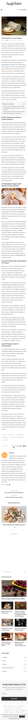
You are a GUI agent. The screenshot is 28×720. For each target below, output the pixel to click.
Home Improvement (15, 668)
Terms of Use (19, 708)
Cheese (4, 434)
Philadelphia (5, 437)
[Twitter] (19, 10)
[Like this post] (12, 446)
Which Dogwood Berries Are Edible (13, 599)
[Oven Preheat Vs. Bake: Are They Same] (7, 637)
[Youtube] (24, 10)
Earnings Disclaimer (19, 710)
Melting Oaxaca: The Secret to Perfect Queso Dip (20, 644)
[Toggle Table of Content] (23, 104)
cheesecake (11, 434)
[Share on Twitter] (15, 446)
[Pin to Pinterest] (17, 446)
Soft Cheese (5, 440)
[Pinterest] (22, 10)
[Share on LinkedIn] (18, 446)
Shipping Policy (19, 712)
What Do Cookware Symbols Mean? (20, 629)
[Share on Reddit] (20, 446)
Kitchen (15, 671)
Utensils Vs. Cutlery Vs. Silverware (6, 629)
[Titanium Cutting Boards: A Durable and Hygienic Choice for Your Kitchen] (21, 606)
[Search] (26, 10)
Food (15, 661)
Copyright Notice (8, 710)
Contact (14, 706)
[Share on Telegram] (23, 446)
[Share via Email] (13, 447)
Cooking (15, 657)
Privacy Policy (21, 706)
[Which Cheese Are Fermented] (7, 606)
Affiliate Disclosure (9, 712)
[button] (2, 517)
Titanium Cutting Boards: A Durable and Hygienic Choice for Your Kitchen (20, 614)
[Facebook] (17, 10)
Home (4, 706)
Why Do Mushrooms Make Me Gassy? (14, 525)
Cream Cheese (19, 434)
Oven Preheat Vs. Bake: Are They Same (6, 644)
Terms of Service (9, 708)
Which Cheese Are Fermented (6, 612)
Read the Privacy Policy (14, 718)
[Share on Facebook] (14, 446)
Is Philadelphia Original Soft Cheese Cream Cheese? (14, 109)
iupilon (7, 40)
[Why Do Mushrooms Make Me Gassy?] (14, 514)
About (9, 706)
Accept (22, 716)
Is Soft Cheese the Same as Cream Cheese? (13, 106)
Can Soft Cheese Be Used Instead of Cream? (14, 111)
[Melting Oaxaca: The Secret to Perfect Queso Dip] (21, 637)
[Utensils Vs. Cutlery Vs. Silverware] (7, 623)
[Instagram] (20, 10)
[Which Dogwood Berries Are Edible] (14, 588)
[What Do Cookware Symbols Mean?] (21, 623)
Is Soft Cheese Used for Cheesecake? (12, 113)
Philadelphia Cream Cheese (17, 437)
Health (15, 664)
